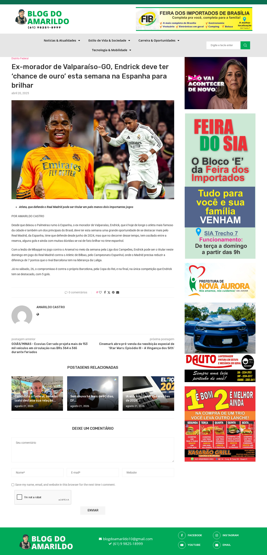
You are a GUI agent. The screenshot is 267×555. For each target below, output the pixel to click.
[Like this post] (100, 292)
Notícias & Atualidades (60, 40)
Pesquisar (245, 45)
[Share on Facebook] (105, 292)
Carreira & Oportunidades (157, 40)
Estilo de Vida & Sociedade (107, 40)
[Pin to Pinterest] (113, 292)
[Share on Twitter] (108, 292)
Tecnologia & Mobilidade (109, 50)
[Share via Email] (117, 292)
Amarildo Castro (51, 307)
